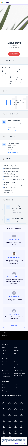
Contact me (14, 54)
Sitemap (16, 367)
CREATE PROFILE (14, 326)
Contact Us (4, 361)
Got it (23, 443)
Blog (3, 367)
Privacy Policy (5, 373)
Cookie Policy (17, 361)
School (16, 347)
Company (16, 350)
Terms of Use (5, 364)
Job (3, 353)
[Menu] (26, 2)
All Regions (17, 370)
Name (15, 353)
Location (4, 350)
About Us (16, 364)
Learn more (16, 443)
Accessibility (5, 370)
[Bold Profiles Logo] (5, 2)
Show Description (13, 130)
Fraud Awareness (6, 376)
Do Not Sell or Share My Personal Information (19, 374)
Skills (3, 347)
